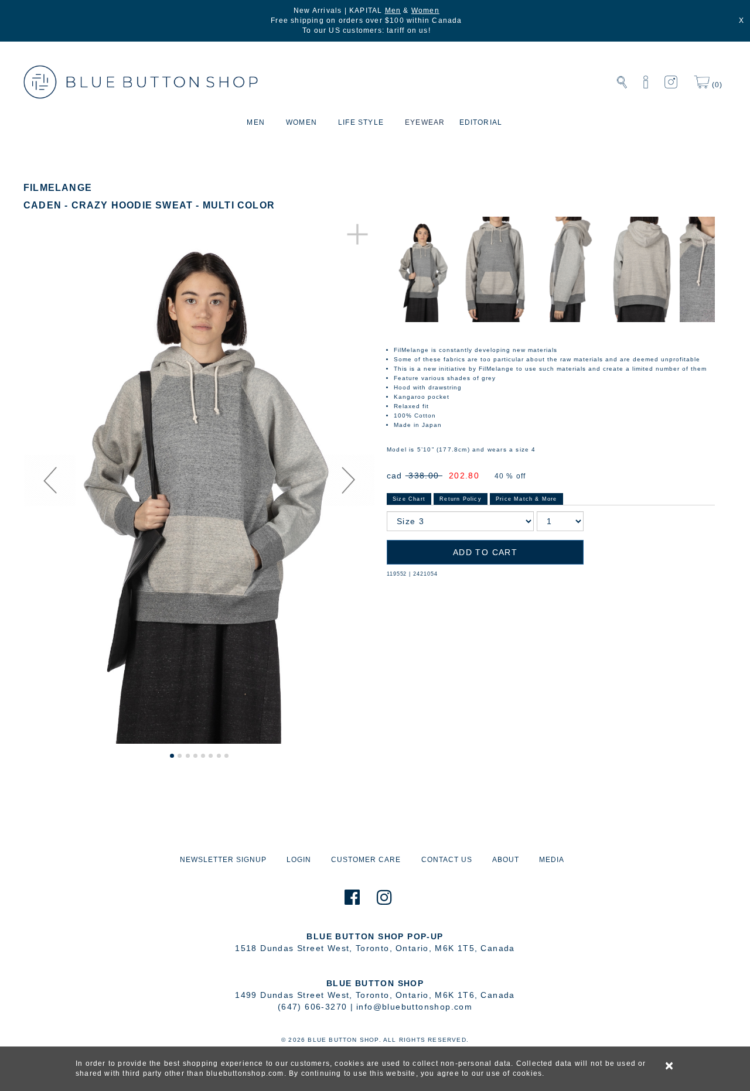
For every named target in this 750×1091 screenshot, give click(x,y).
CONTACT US (446, 860)
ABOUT (505, 860)
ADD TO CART (485, 552)
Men (393, 10)
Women (425, 10)
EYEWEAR (425, 122)
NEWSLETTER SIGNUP (223, 860)
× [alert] (669, 1066)
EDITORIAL (481, 122)
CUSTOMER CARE (366, 860)
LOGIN (299, 860)
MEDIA (551, 860)
